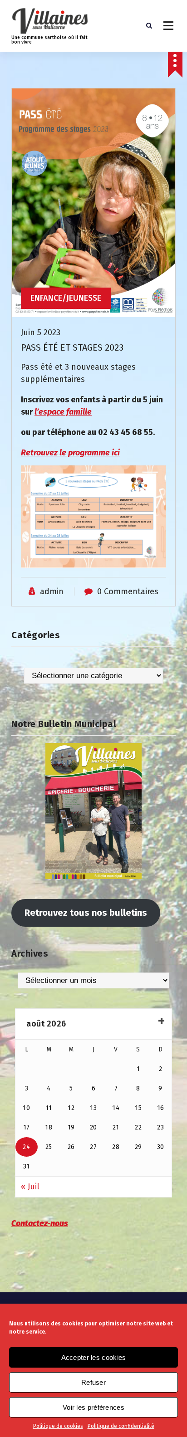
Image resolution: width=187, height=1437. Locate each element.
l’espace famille (63, 412)
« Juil (30, 1187)
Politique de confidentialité (121, 1426)
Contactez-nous (39, 1223)
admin (52, 591)
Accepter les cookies (93, 1357)
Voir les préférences (93, 1407)
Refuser (93, 1382)
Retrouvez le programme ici (70, 453)
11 (48, 1108)
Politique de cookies (58, 1426)
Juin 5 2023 (40, 332)
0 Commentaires (127, 591)
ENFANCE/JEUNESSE (65, 298)
